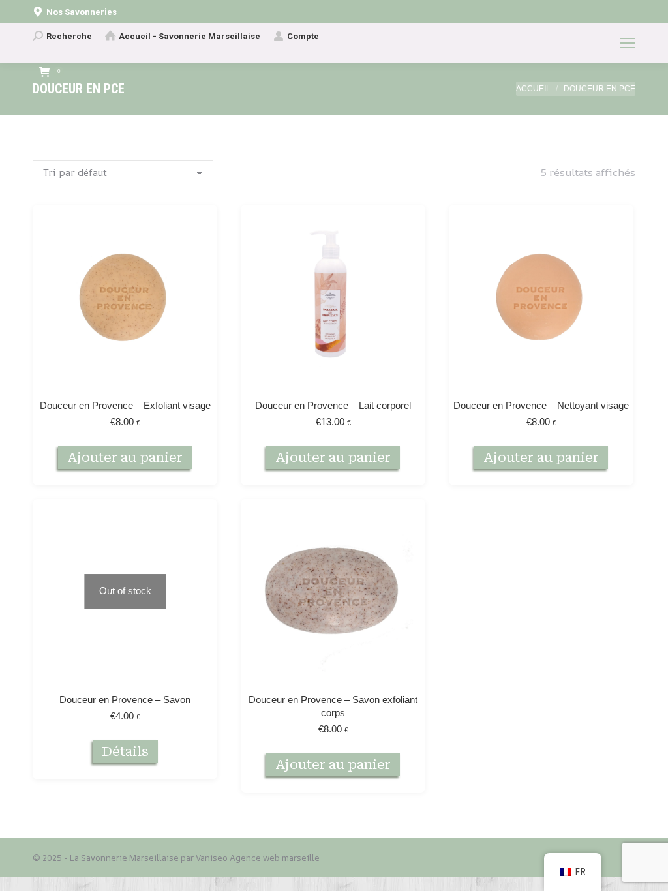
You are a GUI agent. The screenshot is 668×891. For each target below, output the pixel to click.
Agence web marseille (275, 858)
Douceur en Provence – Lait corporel (333, 405)
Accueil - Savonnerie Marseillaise (189, 36)
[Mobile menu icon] (627, 43)
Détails (125, 751)
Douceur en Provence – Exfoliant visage (125, 405)
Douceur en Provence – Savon (124, 699)
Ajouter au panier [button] (125, 457)
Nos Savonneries (81, 12)
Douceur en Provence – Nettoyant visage (541, 405)
